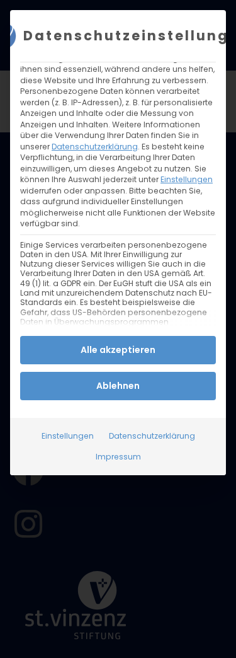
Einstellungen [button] (186, 179)
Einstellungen (68, 435)
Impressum (118, 456)
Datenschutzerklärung (95, 146)
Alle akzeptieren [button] (118, 349)
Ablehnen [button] (118, 385)
